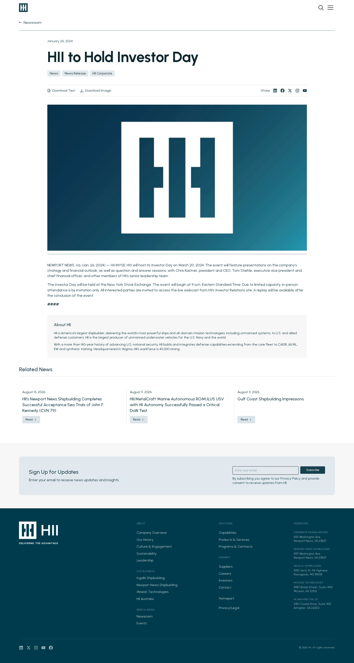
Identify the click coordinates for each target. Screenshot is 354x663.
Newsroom (145, 616)
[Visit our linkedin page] (275, 91)
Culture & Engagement (154, 546)
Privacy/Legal (229, 608)
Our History (145, 540)
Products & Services (234, 540)
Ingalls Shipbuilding (151, 578)
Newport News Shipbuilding (157, 585)
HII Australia (145, 599)
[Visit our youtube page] (305, 91)
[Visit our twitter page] (290, 91)
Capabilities (227, 533)
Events (142, 623)
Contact (225, 587)
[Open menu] (330, 7)
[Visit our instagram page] (297, 91)
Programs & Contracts (235, 546)
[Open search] (321, 7)
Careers (225, 574)
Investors (225, 580)
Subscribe (312, 470)
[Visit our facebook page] (282, 91)
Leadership (145, 560)
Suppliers (225, 566)
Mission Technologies (152, 592)
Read (29, 419)
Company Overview (152, 533)
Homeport (226, 598)
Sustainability (146, 553)
